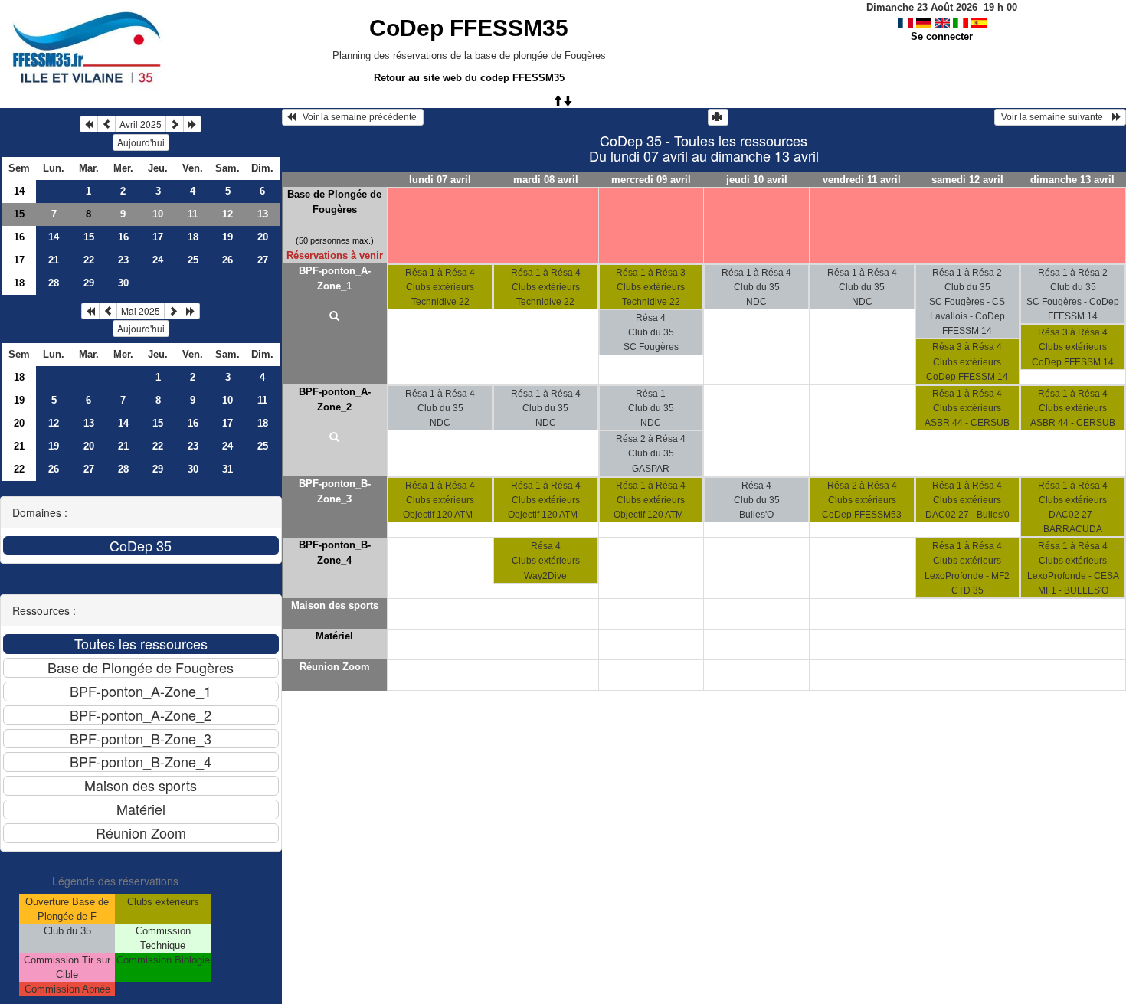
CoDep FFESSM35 (468, 28)
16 (19, 237)
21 (53, 260)
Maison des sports (334, 605)
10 (157, 214)
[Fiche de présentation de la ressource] (335, 317)
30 (123, 283)
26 (227, 260)
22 (88, 260)
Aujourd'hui (141, 142)
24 (157, 260)
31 (227, 469)
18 (193, 237)
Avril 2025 (140, 123)
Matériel (334, 636)
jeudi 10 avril (756, 179)
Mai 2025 (140, 310)
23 (123, 260)
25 (193, 260)
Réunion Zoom (335, 666)
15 (19, 214)
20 (262, 237)
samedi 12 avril (967, 179)
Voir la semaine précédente (357, 117)
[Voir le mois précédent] (106, 124)
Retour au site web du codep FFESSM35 (469, 77)
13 (262, 214)
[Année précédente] (89, 124)
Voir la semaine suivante (1055, 117)
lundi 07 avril (440, 179)
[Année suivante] (192, 124)
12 (227, 214)
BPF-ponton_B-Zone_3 (335, 491)
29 (88, 283)
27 (262, 260)
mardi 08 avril (545, 179)
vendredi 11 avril (862, 179)
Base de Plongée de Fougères (334, 201)
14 (19, 191)
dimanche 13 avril (1072, 179)
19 (227, 237)
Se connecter (942, 36)
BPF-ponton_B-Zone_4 (335, 552)
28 (53, 283)
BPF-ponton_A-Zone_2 (335, 399)
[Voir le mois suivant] (174, 124)
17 (157, 237)
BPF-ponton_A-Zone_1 (335, 278)
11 (193, 214)
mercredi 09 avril (651, 179)
